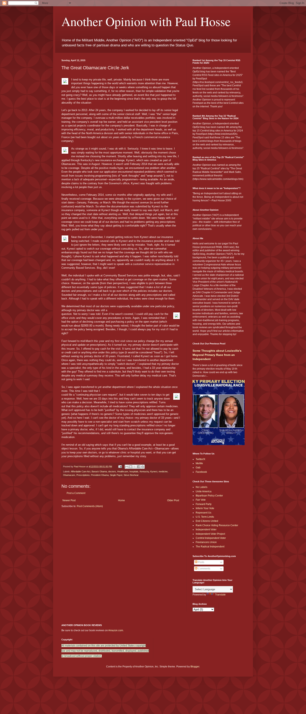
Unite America (203, 491)
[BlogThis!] (131, 467)
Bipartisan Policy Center (209, 495)
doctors (112, 471)
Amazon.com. (116, 630)
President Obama (100, 475)
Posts (200, 562)
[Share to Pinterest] (143, 467)
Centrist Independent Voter (211, 538)
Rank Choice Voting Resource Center (217, 525)
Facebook (201, 471)
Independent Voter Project (210, 533)
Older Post (173, 500)
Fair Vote (201, 499)
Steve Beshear (131, 475)
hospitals (133, 471)
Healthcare (122, 471)
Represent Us (203, 512)
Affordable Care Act (80, 471)
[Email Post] (120, 466)
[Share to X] (135, 467)
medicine (163, 471)
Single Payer (116, 475)
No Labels (201, 487)
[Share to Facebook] (139, 467)
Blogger (194, 666)
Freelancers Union (206, 542)
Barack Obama (99, 471)
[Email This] (127, 467)
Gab (198, 467)
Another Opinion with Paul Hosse (146, 21)
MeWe (199, 463)
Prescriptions (83, 475)
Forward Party (203, 504)
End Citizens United (207, 521)
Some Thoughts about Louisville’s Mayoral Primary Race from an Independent (217, 354)
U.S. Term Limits (205, 516)
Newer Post (69, 500)
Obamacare (69, 475)
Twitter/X (200, 459)
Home (121, 500)
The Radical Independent (210, 546)
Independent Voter (206, 529)
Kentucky (144, 471)
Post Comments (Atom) (90, 506)
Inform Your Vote (205, 508)
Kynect (153, 471)
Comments (203, 568)
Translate (220, 594)
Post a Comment (76, 493)
